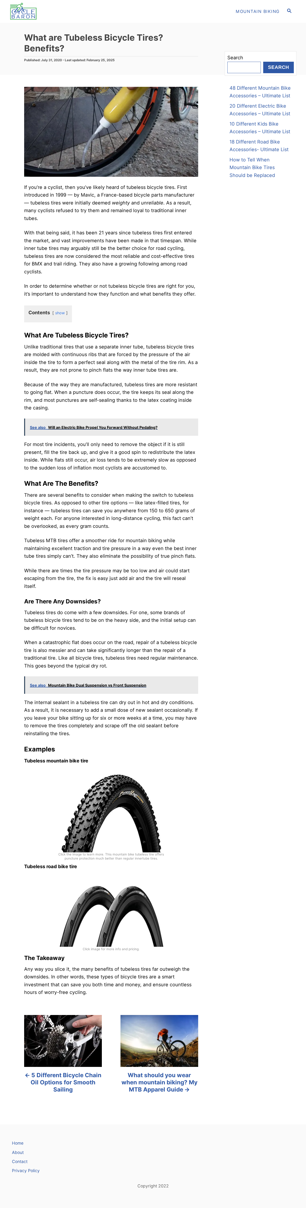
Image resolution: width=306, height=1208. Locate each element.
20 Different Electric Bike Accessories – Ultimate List (260, 110)
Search (235, 58)
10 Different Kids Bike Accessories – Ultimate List (260, 128)
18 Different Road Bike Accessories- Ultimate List (259, 146)
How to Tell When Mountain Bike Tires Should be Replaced (252, 167)
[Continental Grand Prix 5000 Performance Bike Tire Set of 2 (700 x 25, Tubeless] (111, 912)
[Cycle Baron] (53, 11)
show (60, 312)
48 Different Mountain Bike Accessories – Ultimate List (260, 92)
